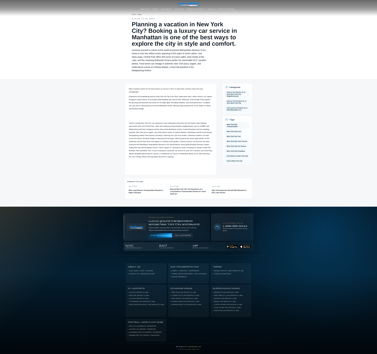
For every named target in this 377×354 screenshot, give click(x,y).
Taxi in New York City (234, 161)
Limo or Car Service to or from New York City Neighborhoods (236, 94)
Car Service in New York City (237, 156)
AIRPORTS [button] (211, 9)
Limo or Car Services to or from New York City (236, 102)
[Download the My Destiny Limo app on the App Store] (245, 246)
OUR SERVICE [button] (166, 9)
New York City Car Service (236, 146)
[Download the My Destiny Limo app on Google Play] (232, 246)
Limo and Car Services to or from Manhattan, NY (237, 109)
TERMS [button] (155, 9)
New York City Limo (234, 131)
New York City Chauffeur (236, 151)
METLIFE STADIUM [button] (226, 9)
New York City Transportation (232, 125)
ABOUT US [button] (144, 9)
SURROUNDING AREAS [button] (195, 9)
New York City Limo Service (237, 141)
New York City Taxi (234, 136)
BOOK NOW (179, 9)
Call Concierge (183, 235)
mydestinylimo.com (194, 346)
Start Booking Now (160, 235)
